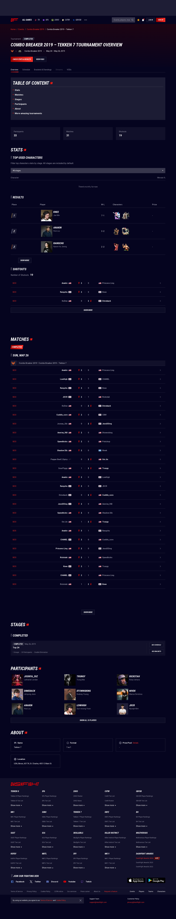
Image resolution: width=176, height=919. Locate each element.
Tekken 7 (77, 812)
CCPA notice (58, 891)
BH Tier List (140, 821)
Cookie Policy (45, 891)
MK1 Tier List (15, 821)
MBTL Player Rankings (50, 858)
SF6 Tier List (46, 801)
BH (137, 812)
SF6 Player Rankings (49, 796)
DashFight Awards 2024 (144, 858)
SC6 (43, 833)
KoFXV (13, 853)
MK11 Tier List (110, 863)
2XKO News (77, 801)
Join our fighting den (26, 876)
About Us (97, 891)
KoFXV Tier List (16, 863)
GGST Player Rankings (18, 838)
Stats (17, 90)
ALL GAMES (27, 20)
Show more (15, 805)
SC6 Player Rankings (49, 838)
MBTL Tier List (47, 863)
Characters (161, 891)
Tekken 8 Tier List (17, 801)
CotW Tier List (110, 796)
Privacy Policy (32, 891)
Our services (71, 891)
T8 (39, 20)
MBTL (44, 853)
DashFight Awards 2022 (144, 867)
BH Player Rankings (143, 817)
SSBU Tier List (47, 821)
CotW (67, 20)
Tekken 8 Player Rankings (20, 796)
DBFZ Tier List (110, 821)
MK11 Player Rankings (113, 858)
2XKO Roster (77, 796)
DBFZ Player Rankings (112, 817)
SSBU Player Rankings (50, 817)
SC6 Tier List (46, 842)
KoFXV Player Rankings (19, 858)
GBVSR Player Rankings (144, 796)
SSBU (44, 812)
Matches (19, 95)
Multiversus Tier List (143, 842)
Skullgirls (78, 833)
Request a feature (110, 891)
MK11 (107, 853)
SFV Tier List (77, 863)
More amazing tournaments (28, 113)
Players (141, 891)
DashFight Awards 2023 (144, 862)
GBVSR (78, 20)
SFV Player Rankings (80, 858)
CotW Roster (109, 801)
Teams (150, 891)
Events (132, 891)
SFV (74, 853)
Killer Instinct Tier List (112, 842)
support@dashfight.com (98, 902)
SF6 (47, 20)
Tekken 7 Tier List (79, 821)
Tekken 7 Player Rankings (82, 817)
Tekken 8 (15, 791)
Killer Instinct (112, 833)
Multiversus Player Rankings (146, 838)
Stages (18, 99)
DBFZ (107, 812)
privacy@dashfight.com (135, 902)
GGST (13, 833)
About (18, 109)
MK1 (12, 812)
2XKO (57, 20)
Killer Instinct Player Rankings (115, 838)
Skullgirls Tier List (79, 842)
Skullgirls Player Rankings (82, 838)
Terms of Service (17, 891)
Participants (21, 104)
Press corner (85, 891)
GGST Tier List (16, 842)
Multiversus (142, 833)
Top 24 (16, 647)
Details (135, 743)
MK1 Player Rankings (18, 817)
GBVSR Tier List (141, 801)
